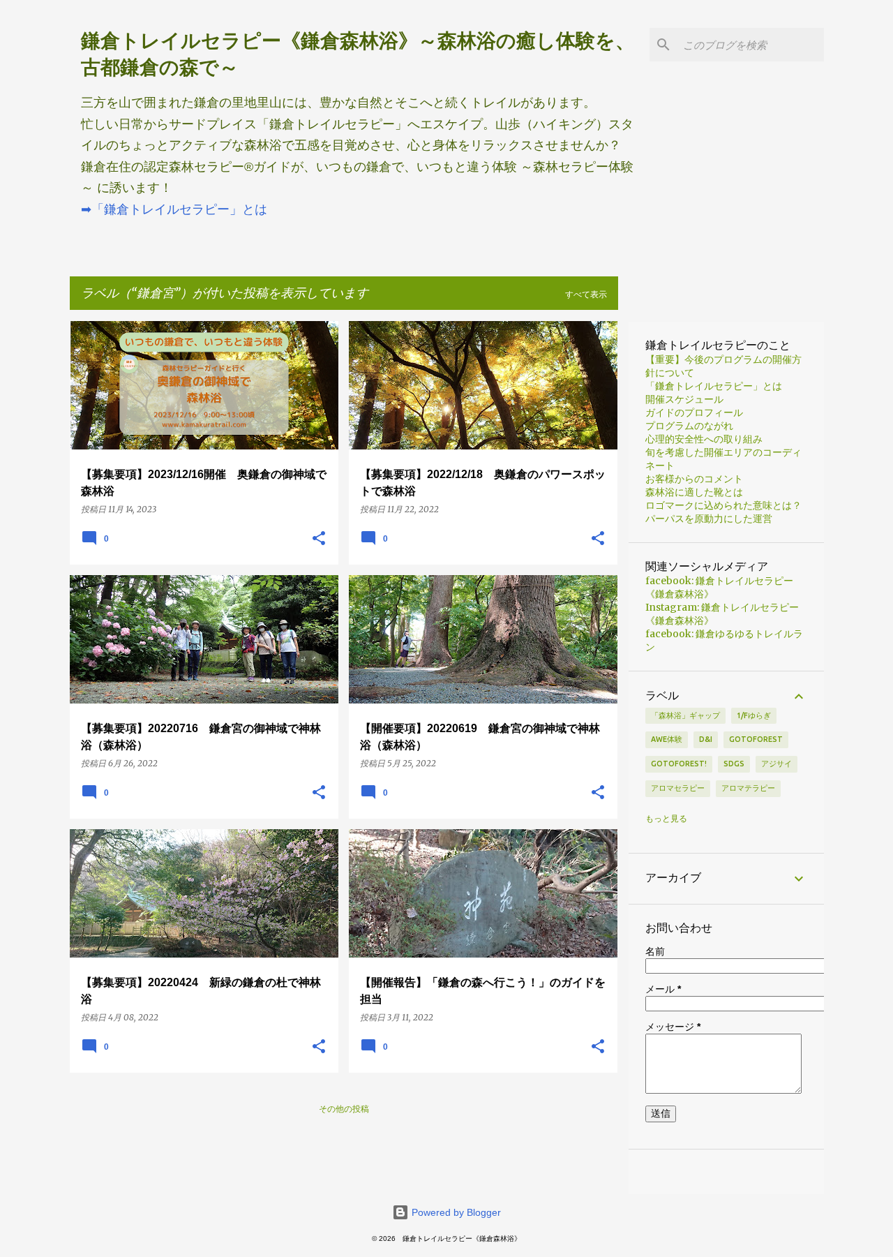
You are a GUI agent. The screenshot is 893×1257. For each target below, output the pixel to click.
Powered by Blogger (455, 1212)
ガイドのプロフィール (694, 412)
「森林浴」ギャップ (685, 715)
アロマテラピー (748, 788)
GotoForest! (679, 763)
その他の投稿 (344, 1108)
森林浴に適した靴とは (694, 492)
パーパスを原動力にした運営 (708, 518)
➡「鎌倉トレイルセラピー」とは (174, 209)
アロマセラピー (678, 788)
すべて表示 (586, 294)
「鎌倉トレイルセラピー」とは (713, 386)
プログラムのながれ (689, 425)
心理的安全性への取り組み (704, 439)
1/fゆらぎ (754, 715)
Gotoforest (756, 739)
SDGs (733, 763)
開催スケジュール (684, 399)
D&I (705, 739)
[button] (318, 539)
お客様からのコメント (694, 479)
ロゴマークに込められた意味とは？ (723, 505)
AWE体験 (666, 739)
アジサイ (776, 763)
